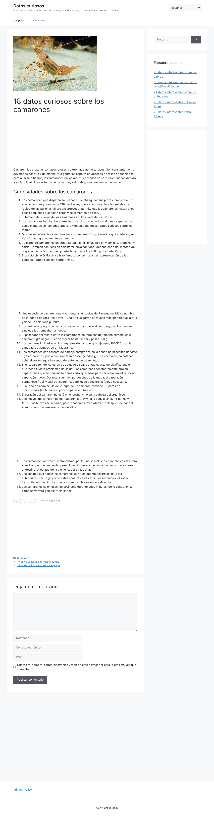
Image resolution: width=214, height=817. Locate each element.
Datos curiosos (28, 5)
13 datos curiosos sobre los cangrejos (38, 565)
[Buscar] (196, 40)
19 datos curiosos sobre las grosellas (38, 561)
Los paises (19, 20)
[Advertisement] (75, 142)
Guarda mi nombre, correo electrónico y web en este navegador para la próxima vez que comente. (76, 667)
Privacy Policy (22, 789)
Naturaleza (39, 20)
